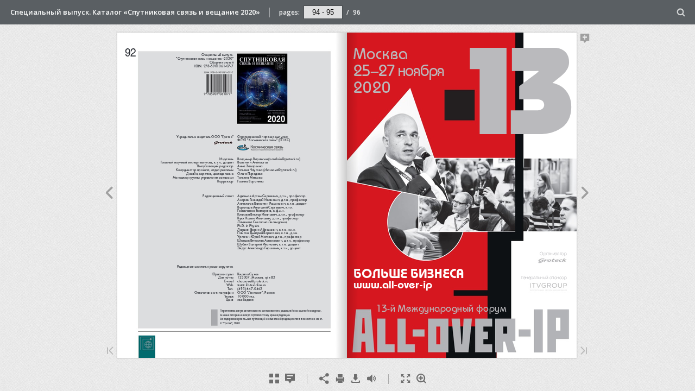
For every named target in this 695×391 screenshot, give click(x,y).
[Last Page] (583, 351)
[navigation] (323, 11)
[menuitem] (681, 12)
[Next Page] (585, 194)
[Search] (681, 13)
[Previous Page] (108, 194)
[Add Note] (585, 40)
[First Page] (110, 351)
